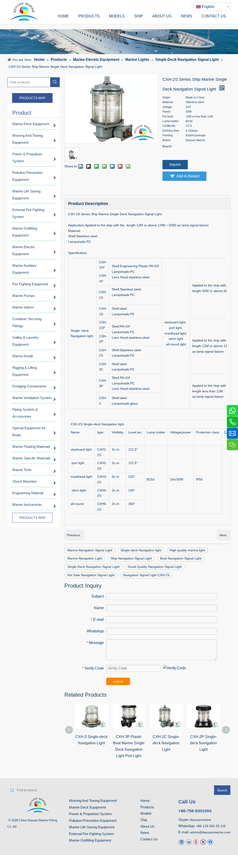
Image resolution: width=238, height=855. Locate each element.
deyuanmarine (200, 820)
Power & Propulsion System (90, 814)
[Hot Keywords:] (55, 82)
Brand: (167, 146)
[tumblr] (196, 842)
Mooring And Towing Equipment (93, 801)
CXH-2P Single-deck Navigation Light (203, 743)
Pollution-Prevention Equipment (92, 820)
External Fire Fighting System (91, 834)
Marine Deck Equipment (87, 807)
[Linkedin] (181, 842)
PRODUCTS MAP (32, 98)
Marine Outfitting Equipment (90, 840)
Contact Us (149, 839)
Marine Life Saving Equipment (91, 827)
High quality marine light (187, 550)
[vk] (189, 842)
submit (118, 681)
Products (147, 807)
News (144, 833)
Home (145, 801)
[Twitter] (203, 842)
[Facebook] (210, 842)
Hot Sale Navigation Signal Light (91, 575)
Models (146, 813)
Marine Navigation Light (84, 558)
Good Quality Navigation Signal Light (155, 567)
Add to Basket (187, 176)
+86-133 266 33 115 (211, 826)
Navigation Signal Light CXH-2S (146, 575)
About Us (147, 826)
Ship (143, 820)
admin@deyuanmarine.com (210, 832)
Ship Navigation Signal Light (131, 558)
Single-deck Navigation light (141, 550)
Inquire (175, 164)
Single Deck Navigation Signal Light (93, 567)
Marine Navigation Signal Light (89, 550)
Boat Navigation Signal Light (181, 558)
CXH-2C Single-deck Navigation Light (166, 743)
